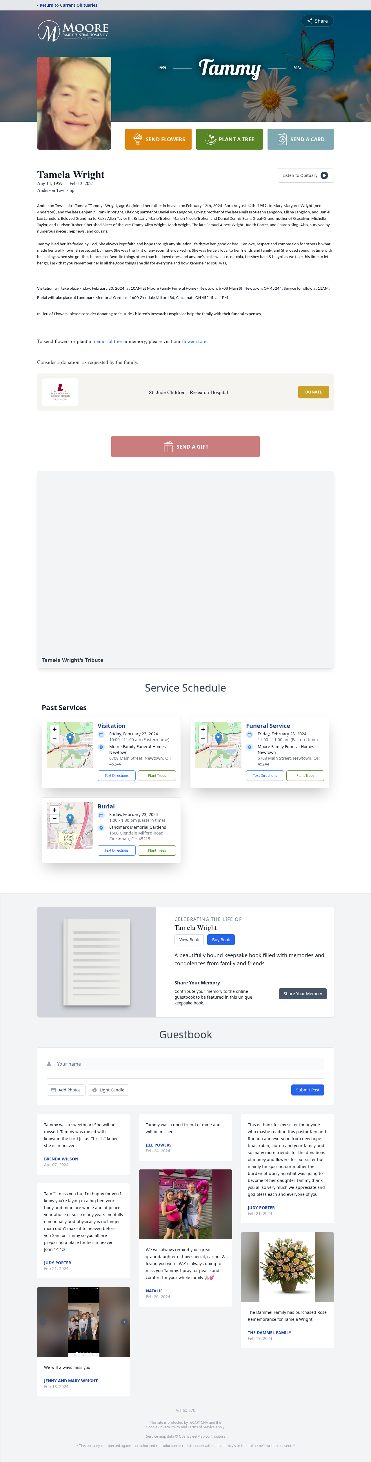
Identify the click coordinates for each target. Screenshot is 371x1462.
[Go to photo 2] (80, 1353)
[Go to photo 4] (87, 1353)
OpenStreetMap (192, 1436)
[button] (70, 739)
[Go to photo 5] (91, 1353)
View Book (189, 939)
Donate (313, 392)
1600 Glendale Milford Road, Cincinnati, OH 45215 (137, 835)
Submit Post (307, 1090)
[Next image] (124, 1321)
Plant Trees (157, 775)
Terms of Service (201, 1427)
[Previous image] (42, 1321)
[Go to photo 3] (84, 1353)
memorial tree (107, 341)
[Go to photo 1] (76, 1353)
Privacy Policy (169, 1427)
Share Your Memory (303, 993)
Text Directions (117, 775)
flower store (194, 341)
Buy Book (221, 939)
